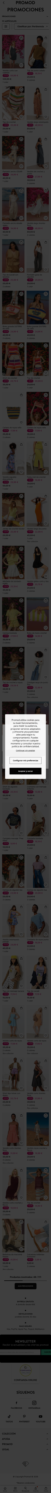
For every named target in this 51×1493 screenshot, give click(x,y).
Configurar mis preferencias (25, 760)
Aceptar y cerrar (25, 771)
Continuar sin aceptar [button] (25, 750)
